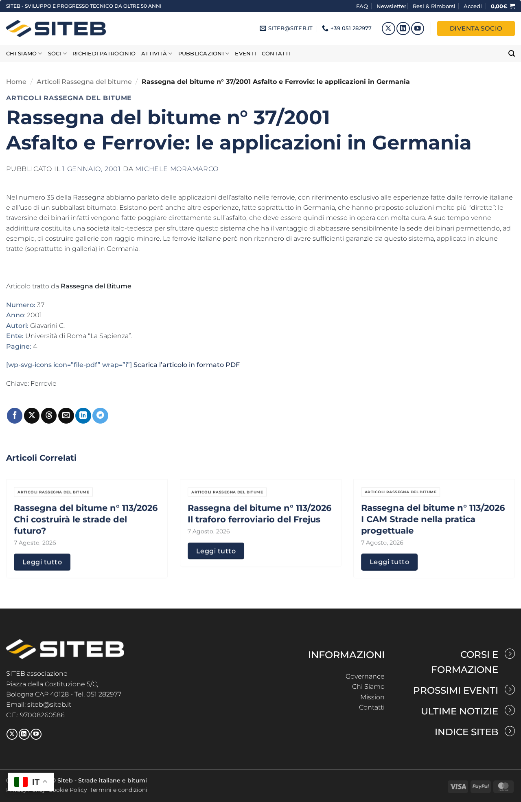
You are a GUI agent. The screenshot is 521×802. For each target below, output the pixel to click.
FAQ (363, 6)
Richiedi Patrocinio (104, 54)
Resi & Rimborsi (434, 6)
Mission (372, 697)
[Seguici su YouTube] (418, 28)
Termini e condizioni (118, 789)
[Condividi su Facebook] (14, 416)
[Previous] (20, 508)
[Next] (500, 508)
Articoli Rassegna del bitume (84, 82)
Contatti (276, 54)
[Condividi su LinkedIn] (83, 416)
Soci (54, 54)
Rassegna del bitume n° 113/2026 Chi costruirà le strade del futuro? (86, 519)
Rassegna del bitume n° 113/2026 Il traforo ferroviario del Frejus (259, 513)
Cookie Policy (67, 789)
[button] (473, 6)
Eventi (245, 54)
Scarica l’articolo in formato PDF (187, 365)
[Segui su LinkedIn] (403, 28)
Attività (154, 54)
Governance (365, 676)
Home (16, 82)
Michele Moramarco (176, 169)
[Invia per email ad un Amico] (66, 416)
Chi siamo (21, 54)
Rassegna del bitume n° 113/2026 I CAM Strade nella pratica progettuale (433, 519)
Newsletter (391, 6)
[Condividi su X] (31, 416)
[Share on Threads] (49, 416)
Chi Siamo (368, 686)
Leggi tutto (42, 562)
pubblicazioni (201, 54)
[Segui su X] (388, 28)
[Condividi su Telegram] (100, 416)
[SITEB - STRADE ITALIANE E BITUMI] (56, 28)
